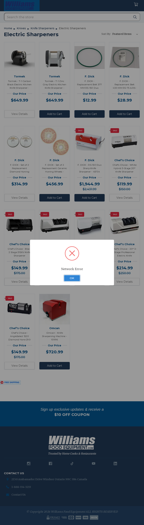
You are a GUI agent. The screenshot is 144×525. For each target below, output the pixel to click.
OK (72, 278)
